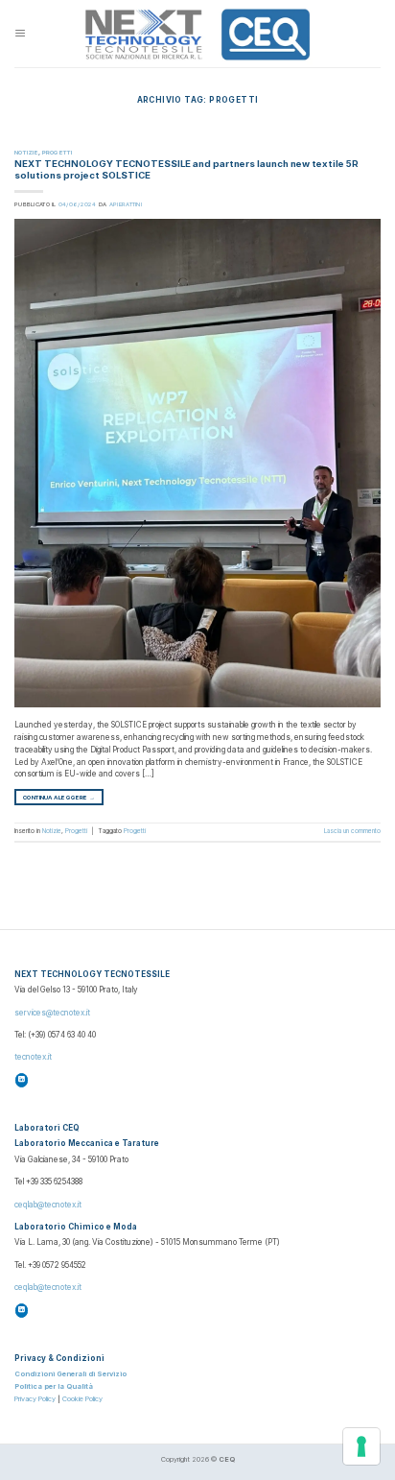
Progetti (57, 152)
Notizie (26, 152)
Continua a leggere (59, 797)
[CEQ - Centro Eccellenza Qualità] (198, 33)
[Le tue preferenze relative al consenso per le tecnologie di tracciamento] (361, 1446)
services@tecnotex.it (52, 1012)
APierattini (125, 204)
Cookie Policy (82, 1399)
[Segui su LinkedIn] (22, 1080)
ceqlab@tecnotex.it (47, 1204)
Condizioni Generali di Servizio (70, 1374)
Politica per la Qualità (53, 1386)
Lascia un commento (352, 831)
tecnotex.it (33, 1057)
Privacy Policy (35, 1399)
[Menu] (20, 34)
